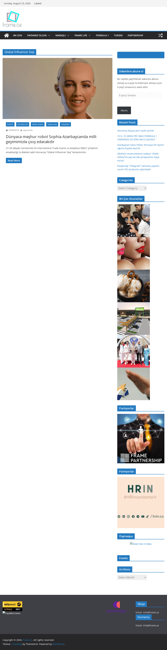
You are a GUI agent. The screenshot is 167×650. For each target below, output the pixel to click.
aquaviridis (28, 130)
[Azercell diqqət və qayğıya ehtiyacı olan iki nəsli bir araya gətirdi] (133, 206)
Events (10, 124)
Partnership (135, 35)
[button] (48, 35)
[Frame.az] (6, 35)
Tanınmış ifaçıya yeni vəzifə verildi (135, 130)
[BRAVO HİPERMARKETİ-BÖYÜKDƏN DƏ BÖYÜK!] (133, 304)
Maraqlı (60, 35)
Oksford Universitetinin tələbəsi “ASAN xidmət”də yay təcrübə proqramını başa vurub (138, 157)
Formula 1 (102, 35)
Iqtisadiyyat (22, 124)
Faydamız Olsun (37, 35)
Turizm (118, 35)
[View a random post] (160, 35)
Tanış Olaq (52, 124)
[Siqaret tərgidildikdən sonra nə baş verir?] (133, 369)
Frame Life (81, 35)
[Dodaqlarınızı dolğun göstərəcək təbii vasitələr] (133, 239)
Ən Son (17, 35)
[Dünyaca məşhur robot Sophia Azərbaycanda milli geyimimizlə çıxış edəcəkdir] (57, 88)
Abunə (124, 110)
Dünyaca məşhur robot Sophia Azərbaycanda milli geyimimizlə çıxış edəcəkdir (51, 139)
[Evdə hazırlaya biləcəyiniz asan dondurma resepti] (133, 271)
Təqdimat (65, 124)
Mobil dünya (37, 124)
